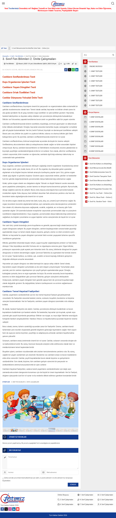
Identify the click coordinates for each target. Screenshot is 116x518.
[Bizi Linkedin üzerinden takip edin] (14, 509)
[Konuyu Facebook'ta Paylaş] (66, 69)
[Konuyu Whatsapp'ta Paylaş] (73, 69)
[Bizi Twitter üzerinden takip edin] (6, 509)
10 (74, 430)
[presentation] (9, 47)
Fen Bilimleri (19, 56)
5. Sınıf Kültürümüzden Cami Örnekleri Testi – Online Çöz (30, 48)
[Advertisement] (58, 29)
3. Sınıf (12, 56)
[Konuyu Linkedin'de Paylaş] (76, 69)
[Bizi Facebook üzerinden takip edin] (2, 509)
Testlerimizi (13, 8)
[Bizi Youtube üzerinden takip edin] (17, 509)
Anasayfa (5, 56)
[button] (6, 430)
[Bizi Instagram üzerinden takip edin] (10, 509)
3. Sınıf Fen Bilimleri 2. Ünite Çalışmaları (25, 382)
